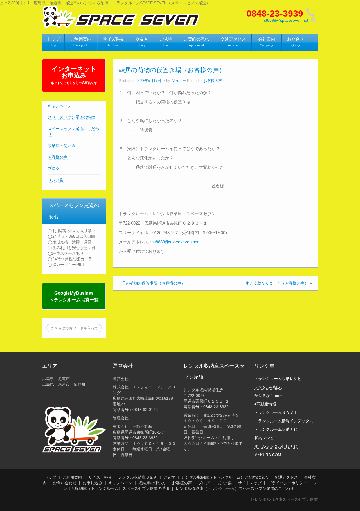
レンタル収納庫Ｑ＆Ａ (137, 477)
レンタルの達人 (268, 387)
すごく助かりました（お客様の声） (277, 283)
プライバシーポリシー (287, 483)
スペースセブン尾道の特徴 (71, 117)
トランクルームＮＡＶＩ (276, 412)
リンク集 (56, 180)
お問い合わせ (64, 483)
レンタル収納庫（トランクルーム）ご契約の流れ (224, 477)
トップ (50, 477)
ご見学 (169, 477)
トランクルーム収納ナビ (276, 429)
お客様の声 (58, 157)
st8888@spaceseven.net (286, 20)
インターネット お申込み (74, 75)
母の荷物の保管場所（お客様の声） (153, 283)
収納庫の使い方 (61, 145)
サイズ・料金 (100, 477)
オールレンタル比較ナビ (276, 446)
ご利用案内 (72, 477)
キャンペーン (59, 106)
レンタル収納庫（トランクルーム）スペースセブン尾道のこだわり (235, 488)
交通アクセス (286, 477)
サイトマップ (250, 483)
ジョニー (178, 81)
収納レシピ (264, 438)
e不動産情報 (265, 404)
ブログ (54, 168)
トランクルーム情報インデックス (283, 421)
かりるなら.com (268, 395)
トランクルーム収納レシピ (278, 378)
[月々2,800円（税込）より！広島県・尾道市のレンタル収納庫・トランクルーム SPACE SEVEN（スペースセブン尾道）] (121, 16)
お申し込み (92, 483)
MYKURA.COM (267, 454)
